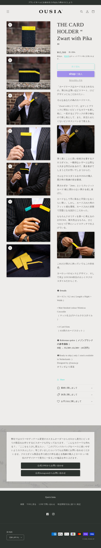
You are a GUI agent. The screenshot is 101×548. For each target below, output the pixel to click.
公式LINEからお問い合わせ (50, 466)
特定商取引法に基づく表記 (69, 504)
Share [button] (62, 380)
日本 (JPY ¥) (14, 537)
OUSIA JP (91, 539)
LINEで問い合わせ (47, 504)
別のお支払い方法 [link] (75, 80)
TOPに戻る (31, 504)
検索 (22, 504)
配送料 (66, 56)
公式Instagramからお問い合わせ (50, 473)
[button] (8, 11)
